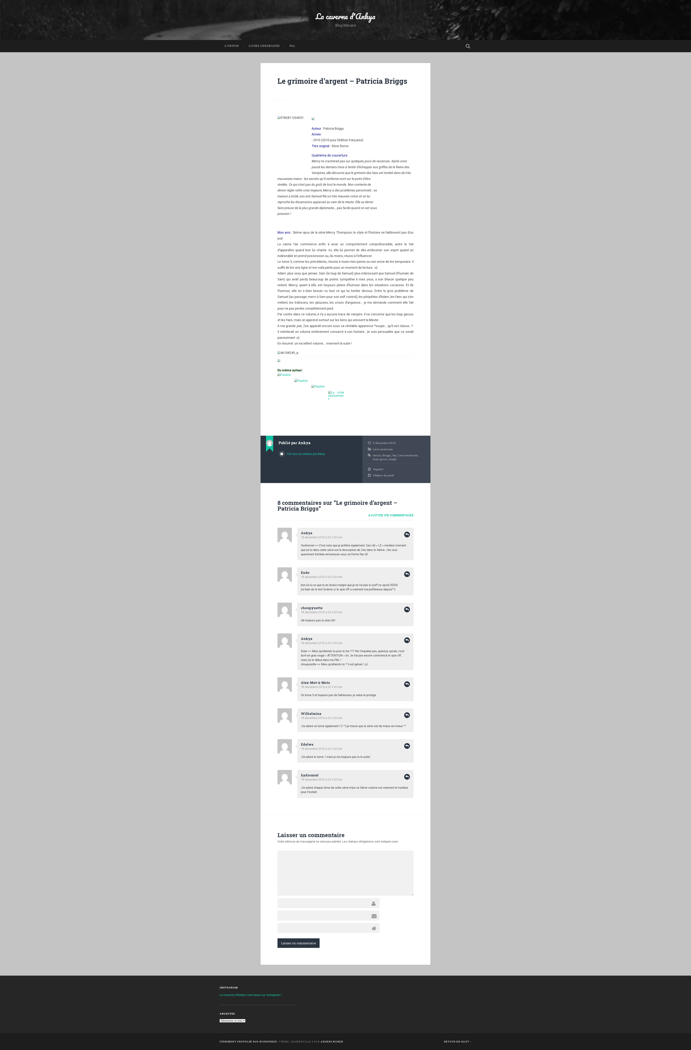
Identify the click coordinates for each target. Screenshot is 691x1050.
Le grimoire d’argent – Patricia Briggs (342, 81)
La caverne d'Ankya (345, 16)
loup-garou (380, 459)
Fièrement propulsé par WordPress (248, 1041)
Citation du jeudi (383, 475)
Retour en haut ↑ (457, 1041)
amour (377, 455)
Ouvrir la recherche (467, 46)
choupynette (311, 608)
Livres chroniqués (264, 46)
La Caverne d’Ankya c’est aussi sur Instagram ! (251, 995)
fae (394, 455)
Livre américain (383, 449)
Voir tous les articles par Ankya (305, 454)
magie (393, 459)
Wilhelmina (311, 713)
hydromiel (310, 775)
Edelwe (307, 744)
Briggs (387, 455)
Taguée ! (378, 469)
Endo (305, 572)
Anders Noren (331, 1041)
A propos (231, 46)
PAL (292, 46)
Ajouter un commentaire (391, 515)
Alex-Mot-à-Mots (315, 682)
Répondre (407, 534)
